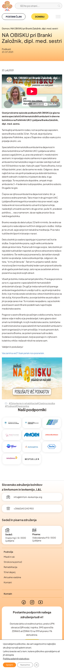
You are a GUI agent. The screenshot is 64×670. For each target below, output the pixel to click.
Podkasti (6, 49)
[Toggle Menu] (58, 16)
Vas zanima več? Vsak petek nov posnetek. (23, 353)
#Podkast (10, 406)
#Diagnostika (22, 406)
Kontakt (8, 582)
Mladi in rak (9, 556)
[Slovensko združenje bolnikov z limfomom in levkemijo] (7, 6)
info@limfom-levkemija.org (28, 497)
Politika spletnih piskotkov (16, 658)
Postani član (14, 16)
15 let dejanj (9, 572)
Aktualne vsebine (12, 577)
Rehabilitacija (10, 567)
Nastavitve (25, 665)
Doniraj (40, 16)
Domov (5, 28)
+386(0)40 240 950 (24, 508)
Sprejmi (9, 665)
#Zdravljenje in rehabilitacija (23, 403)
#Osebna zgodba (46, 403)
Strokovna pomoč (13, 561)
